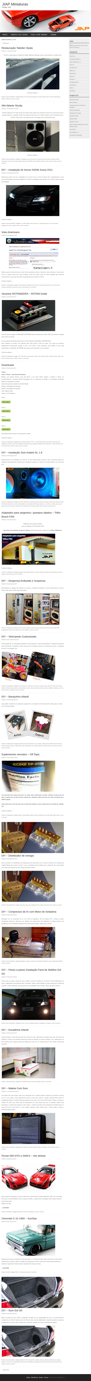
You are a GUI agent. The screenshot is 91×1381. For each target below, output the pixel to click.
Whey (51, 815)
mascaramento (22, 688)
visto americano (25, 287)
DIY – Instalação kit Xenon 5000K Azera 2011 (27, 169)
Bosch (32, 572)
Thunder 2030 (51, 1147)
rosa (33, 745)
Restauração (57, 96)
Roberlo (3, 98)
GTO (28, 1211)
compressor (33, 961)
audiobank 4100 (24, 1360)
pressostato (55, 961)
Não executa (30, 443)
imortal (35, 356)
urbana (56, 745)
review (16, 161)
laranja (12, 688)
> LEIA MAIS (5, 1208)
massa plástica (29, 504)
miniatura (51, 356)
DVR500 (57, 159)
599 (17, 1211)
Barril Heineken (73, 102)
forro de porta (52, 502)
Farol (52, 223)
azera (31, 223)
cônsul (37, 285)
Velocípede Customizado (76, 135)
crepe (45, 686)
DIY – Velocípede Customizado (19, 636)
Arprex (28, 961)
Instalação (20, 443)
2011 (21, 223)
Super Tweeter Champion (39, 161)
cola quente (36, 686)
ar (25, 961)
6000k (28, 223)
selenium (13, 506)
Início (4, 35)
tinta (53, 745)
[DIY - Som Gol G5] (33, 1341)
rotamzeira (7, 358)
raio (62, 356)
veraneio (16, 358)
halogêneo (4, 225)
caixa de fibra (31, 1360)
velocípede (12, 690)
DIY (50, 223)
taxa (17, 287)
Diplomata (34, 96)
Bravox (25, 1147)
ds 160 (54, 285)
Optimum (32, 815)
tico (62, 688)
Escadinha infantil (26, 1081)
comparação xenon (44, 223)
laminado (7, 745)
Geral (71, 65)
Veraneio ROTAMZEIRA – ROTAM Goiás (24, 293)
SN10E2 (58, 443)
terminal (33, 506)
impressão (4, 161)
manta (16, 504)
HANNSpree (5, 443)
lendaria (43, 356)
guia (58, 572)
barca (25, 356)
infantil (8, 688)
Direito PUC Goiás (19, 35)
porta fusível (46, 905)
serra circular (9, 574)
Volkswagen (42, 1023)
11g (36, 442)
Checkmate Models (74, 59)
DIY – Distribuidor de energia (18, 855)
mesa (22, 745)
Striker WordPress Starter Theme (37, 1377)
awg (27, 905)
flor (61, 743)
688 (22, 502)
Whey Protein (56, 815)
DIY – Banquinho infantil (15, 696)
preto (60, 688)
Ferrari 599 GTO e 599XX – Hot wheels (24, 1155)
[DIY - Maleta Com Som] (33, 1128)
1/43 (19, 356)
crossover (39, 159)
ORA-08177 (49, 443)
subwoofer (24, 506)
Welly (71, 88)
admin (14, 39)
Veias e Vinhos (10, 446)
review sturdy (21, 161)
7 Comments (25, 358)
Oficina (71, 76)
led (25, 1362)
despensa (28, 628)
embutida (37, 628)
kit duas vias (11, 504)
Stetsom (45, 1147)
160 (19, 285)
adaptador (20, 572)
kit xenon (9, 225)
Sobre (53, 35)
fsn (35, 572)
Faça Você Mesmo (10, 96)
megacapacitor (37, 1362)
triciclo (7, 690)
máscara (16, 688)
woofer (55, 161)
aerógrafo (22, 961)
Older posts (5, 43)
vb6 (2, 446)
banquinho (31, 743)
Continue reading (32, 93)
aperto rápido (27, 572)
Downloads (8, 365)
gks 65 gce (42, 572)
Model (24, 443)
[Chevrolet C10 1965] (33, 1240)
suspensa (18, 630)
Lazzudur (40, 96)
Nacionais (72, 73)
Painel (47, 96)
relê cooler (56, 1362)
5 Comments (33, 287)
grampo (47, 572)
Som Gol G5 (73, 129)
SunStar (8, 1272)
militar (47, 356)
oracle (53, 443)
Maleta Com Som (74, 121)
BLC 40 (22, 1147)
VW (46, 1023)
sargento (4, 574)
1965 (16, 1272)
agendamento (24, 285)
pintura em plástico (48, 688)
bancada (26, 743)
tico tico (22, 630)
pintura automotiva (39, 688)
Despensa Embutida (75, 110)
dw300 (51, 743)
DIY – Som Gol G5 (12, 1310)
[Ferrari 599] (33, 1177)
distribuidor (34, 905)
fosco (57, 686)
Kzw (61, 572)
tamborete (40, 745)
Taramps (4, 1364)
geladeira (41, 961)
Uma (62, 443)
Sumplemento (41, 815)
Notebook (40, 443)
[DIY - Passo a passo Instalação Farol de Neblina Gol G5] (33, 1004)
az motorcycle (29, 686)
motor (50, 961)
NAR (48, 504)
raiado (59, 356)
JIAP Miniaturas (15, 4)
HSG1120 (14, 443)
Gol (28, 1023)
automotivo (22, 905)
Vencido (47, 815)
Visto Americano (11, 232)
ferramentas (43, 628)
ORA (44, 443)
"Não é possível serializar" (24, 442)
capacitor (41, 502)
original (14, 225)
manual (9, 161)
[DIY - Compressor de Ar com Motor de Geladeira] (33, 942)
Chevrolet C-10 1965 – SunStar (19, 1218)
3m (19, 686)
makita (55, 628)
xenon (17, 225)
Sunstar (28, 1272)
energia (41, 905)
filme (59, 442)
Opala (44, 96)
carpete (37, 1360)
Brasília (29, 285)
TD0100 (45, 745)
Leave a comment (15, 98)
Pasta (38, 1147)
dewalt (33, 628)
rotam (3, 358)
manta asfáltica (21, 504)
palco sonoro (59, 504)
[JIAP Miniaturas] (45, 21)
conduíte (42, 1360)
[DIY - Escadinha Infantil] (33, 1063)
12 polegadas (23, 159)
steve (11, 358)
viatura (20, 358)
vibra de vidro (43, 506)
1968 (22, 356)
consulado (41, 285)
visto (20, 287)
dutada (52, 159)
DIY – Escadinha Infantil (15, 1029)
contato (43, 743)
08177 (32, 442)
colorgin (42, 686)
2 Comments (19, 574)
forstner (56, 223)
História (10, 443)
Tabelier (8, 98)
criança (49, 686)
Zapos (49, 1023)
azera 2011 (36, 223)
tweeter (37, 506)
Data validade (26, 815)
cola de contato (22, 628)
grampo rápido (53, 572)
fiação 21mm (5, 1362)
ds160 (58, 285)
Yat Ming (72, 90)
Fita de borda (49, 628)
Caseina (20, 815)
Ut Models (72, 85)
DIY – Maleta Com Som (15, 1088)
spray (35, 745)
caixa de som (33, 159)
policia (55, 356)
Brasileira (42, 442)
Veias (5, 446)
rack (52, 1362)
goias (32, 356)
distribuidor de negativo (55, 1360)
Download (54, 442)
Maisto (71, 70)
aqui (21, 117)
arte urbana (23, 686)
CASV (33, 285)
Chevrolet (29, 96)
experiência (9, 287)
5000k (24, 223)
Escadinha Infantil (74, 116)
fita (54, 686)
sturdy (26, 161)
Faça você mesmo (39, 35)
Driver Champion (46, 159)
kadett (6, 504)
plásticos (56, 688)
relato (12, 161)
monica (28, 688)
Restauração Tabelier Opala (17, 48)
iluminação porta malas (18, 1362)
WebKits (60, 961)
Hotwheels (31, 1211)
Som (51, 905)
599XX (20, 1211)
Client (46, 442)
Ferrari (24, 1211)
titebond (27, 630)
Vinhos (16, 446)
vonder (60, 745)
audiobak (32, 502)
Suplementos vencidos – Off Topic (21, 754)
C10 (19, 1272)
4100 (19, 502)
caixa (28, 159)
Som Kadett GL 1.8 (74, 132)
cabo (29, 905)
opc (50, 504)
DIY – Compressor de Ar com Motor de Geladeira (29, 911)
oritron (53, 504)
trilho (14, 574)
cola (36, 743)
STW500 (30, 161)
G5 (26, 1023)
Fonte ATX (30, 1147)
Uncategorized (9, 285)
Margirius (46, 961)
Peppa (42, 1081)
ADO (38, 442)
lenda (39, 356)
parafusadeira (5, 630)
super (29, 506)
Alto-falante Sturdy (12, 105)
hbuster (58, 502)
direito (50, 442)
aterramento (26, 502)
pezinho (8, 506)
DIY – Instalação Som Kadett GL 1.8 (22, 452)
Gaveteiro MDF (73, 118)
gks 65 (37, 572)
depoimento (47, 285)
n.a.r (45, 504)
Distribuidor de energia (75, 113)
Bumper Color (23, 96)
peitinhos (4, 506)
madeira (12, 745)
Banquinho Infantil (74, 99)
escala (28, 356)
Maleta (35, 1147)
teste (47, 161)
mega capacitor (40, 504)
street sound (19, 506)
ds (51, 285)
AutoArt (71, 56)
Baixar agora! (6, 402)
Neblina (37, 1023)
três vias (51, 161)
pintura (51, 96)
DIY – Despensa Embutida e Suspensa (23, 580)
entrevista (4, 287)
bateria (36, 502)
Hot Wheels (9, 1211)
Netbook (35, 443)
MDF (35, 504)
